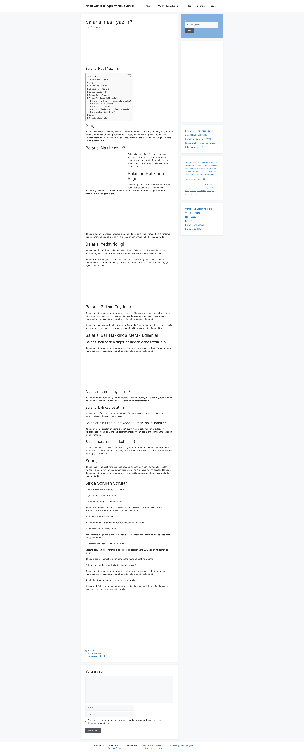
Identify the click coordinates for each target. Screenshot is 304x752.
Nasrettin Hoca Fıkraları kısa (156, 748)
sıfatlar (209, 191)
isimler (200, 179)
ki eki (206, 184)
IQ (191, 179)
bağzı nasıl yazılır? (95, 653)
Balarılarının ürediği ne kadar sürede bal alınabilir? (111, 109)
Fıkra (189, 6)
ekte (200, 168)
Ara (187, 20)
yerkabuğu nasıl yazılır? (97, 656)
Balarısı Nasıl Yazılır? (100, 80)
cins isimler (207, 165)
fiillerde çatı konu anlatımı (209, 171)
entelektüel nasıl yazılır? (196, 135)
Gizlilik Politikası (192, 213)
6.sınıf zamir (197, 162)
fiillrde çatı (188, 174)
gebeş (198, 174)
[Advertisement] (129, 49)
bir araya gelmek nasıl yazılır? (199, 131)
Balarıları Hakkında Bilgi (99, 89)
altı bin (194, 165)
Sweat (187, 191)
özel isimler (210, 194)
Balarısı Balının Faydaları (99, 95)
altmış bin (188, 165)
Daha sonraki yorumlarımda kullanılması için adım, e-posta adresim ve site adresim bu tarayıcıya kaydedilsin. (129, 721)
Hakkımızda (200, 6)
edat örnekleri (194, 168)
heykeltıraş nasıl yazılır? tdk (198, 139)
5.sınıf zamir (189, 162)
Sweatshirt (193, 191)
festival (209, 168)
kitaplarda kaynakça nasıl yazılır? (200, 143)
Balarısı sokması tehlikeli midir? (103, 112)
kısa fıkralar (196, 188)
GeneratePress (114, 748)
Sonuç (91, 115)
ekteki (204, 168)
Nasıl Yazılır (92, 651)
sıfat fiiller (203, 191)
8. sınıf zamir (213, 162)
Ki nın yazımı (178, 745)
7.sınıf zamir (205, 162)
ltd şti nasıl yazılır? (194, 147)
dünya (213, 165)
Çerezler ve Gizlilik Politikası (198, 209)
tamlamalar (194, 194)
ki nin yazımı (212, 184)
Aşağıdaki (190, 745)
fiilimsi (214, 168)
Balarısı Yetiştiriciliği (98, 92)
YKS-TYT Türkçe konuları (168, 6)
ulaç (199, 194)
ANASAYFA (148, 6)
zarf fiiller (204, 194)
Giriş (91, 83)
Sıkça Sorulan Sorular (98, 118)
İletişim (213, 6)
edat (216, 165)
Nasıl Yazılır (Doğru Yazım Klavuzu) (111, 6)
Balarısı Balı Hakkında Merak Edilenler (105, 98)
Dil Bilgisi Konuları (163, 745)
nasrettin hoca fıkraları (207, 188)
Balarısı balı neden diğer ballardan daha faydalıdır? (111, 101)
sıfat (198, 191)
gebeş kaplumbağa (206, 174)
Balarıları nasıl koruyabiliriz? (102, 104)
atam (198, 165)
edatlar (187, 168)
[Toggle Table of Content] (128, 76)
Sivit (216, 188)
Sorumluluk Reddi (193, 229)
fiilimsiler (188, 171)
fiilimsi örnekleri (196, 171)
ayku (201, 165)
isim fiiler (195, 179)
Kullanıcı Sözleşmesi (194, 225)
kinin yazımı (188, 188)
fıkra (193, 174)
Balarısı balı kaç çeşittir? (101, 106)
